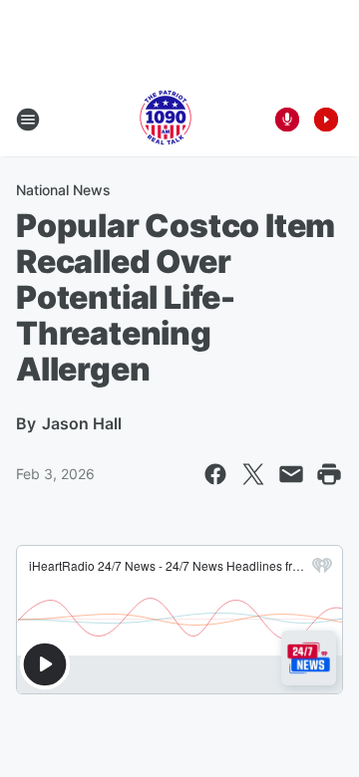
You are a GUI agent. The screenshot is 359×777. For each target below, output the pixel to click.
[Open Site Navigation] (28, 119)
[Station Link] (165, 119)
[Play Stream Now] (326, 119)
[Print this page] (329, 474)
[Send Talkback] (287, 119)
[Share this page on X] (253, 474)
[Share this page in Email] (291, 474)
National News (63, 189)
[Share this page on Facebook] (215, 474)
